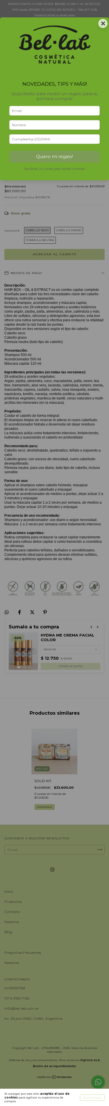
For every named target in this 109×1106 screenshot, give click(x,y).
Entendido (92, 1097)
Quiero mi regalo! (54, 156)
